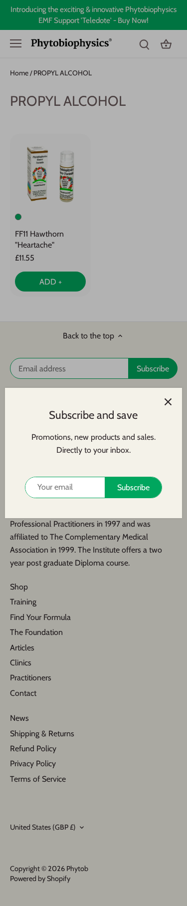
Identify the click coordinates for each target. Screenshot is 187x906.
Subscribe (133, 487)
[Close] (168, 402)
